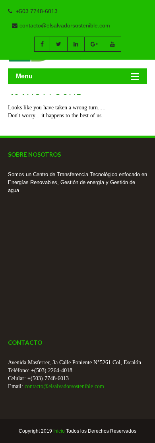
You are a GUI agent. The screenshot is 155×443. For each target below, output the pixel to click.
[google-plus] (94, 44)
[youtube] (112, 44)
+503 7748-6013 (36, 11)
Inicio (59, 431)
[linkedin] (75, 44)
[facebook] (42, 44)
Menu (24, 76)
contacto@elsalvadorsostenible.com (64, 25)
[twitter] (58, 44)
